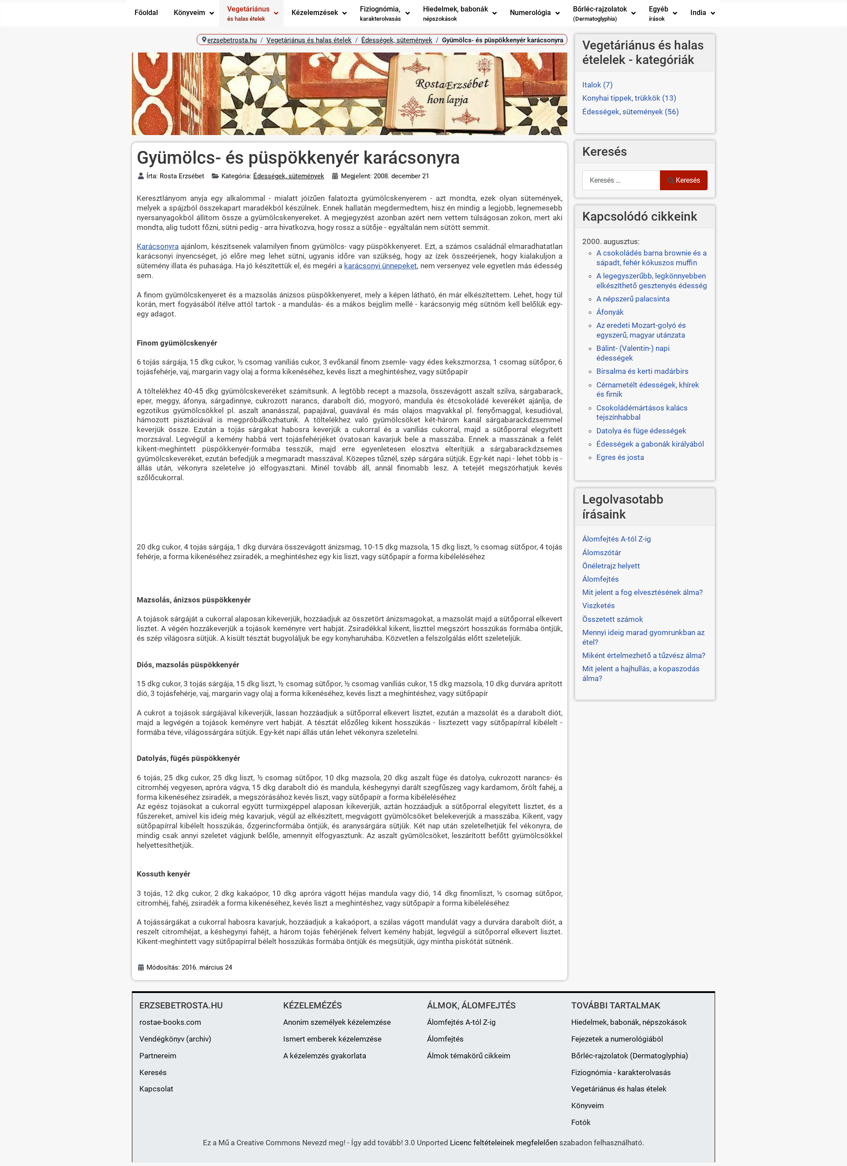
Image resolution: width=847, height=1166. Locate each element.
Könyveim (587, 1105)
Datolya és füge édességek (641, 430)
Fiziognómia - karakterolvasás (621, 1072)
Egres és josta (620, 457)
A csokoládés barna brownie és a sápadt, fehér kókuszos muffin (651, 257)
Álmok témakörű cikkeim (468, 1055)
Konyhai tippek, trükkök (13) (629, 98)
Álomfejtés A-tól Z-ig (461, 1022)
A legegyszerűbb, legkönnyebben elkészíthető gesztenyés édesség (651, 280)
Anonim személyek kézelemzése (337, 1022)
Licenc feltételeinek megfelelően (504, 1142)
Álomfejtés (445, 1038)
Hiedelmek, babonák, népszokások (629, 1022)
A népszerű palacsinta (633, 298)
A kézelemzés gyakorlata (324, 1055)
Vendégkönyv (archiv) (175, 1038)
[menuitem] (146, 13)
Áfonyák (610, 312)
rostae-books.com (170, 1022)
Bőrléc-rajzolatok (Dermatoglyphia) (629, 1055)
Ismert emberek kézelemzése (332, 1038)
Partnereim (157, 1055)
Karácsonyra (158, 246)
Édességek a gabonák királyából (650, 444)
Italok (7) (597, 84)
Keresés (688, 180)
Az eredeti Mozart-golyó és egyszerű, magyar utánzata (641, 330)
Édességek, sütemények (288, 176)
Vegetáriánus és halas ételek (619, 1088)
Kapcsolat (156, 1088)
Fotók (581, 1122)
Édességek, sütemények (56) (630, 111)
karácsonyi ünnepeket (380, 265)
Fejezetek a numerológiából (617, 1038)
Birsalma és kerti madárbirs (642, 371)
